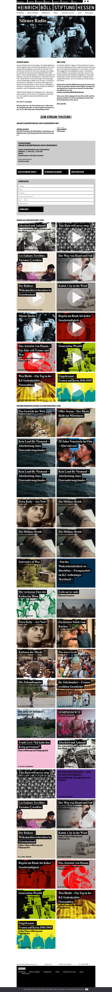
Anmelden (23, 209)
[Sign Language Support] (85, 1)
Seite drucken (77, 172)
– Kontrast (65, 1)
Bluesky (47, 1)
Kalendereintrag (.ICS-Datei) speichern (30, 155)
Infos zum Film (61, 104)
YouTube (56, 1)
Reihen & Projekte (32, 13)
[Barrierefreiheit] (88, 1)
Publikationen (46, 13)
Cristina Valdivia (23, 129)
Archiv (80, 13)
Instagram (40, 1)
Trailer (30, 102)
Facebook (31, 1)
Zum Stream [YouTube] (56, 117)
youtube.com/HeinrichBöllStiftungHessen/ (70, 92)
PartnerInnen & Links (68, 13)
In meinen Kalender (53, 172)
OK (87, 989)
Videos (56, 13)
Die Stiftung (20, 13)
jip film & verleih (23, 161)
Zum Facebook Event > (27, 172)
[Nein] (110, 989)
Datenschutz (89, 13)
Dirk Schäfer (61, 129)
